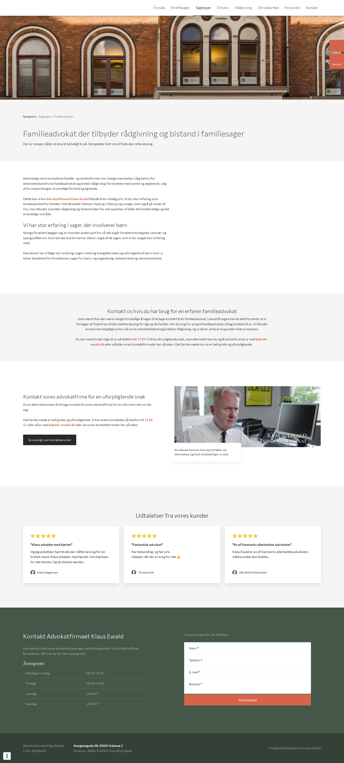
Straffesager (180, 8)
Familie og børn (64, 116)
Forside (159, 8)
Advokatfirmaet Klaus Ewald (67, 199)
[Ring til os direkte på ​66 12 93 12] (336, 46)
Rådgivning (243, 8)
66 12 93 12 (141, 339)
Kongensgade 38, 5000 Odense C (98, 745)
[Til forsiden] (39, 8)
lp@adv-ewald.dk (62, 425)
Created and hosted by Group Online (295, 748)
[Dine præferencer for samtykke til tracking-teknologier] (7, 756)
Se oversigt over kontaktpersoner (49, 440)
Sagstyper (203, 8)
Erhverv (223, 8)
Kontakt (312, 8)
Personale (292, 8)
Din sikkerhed (268, 8)
